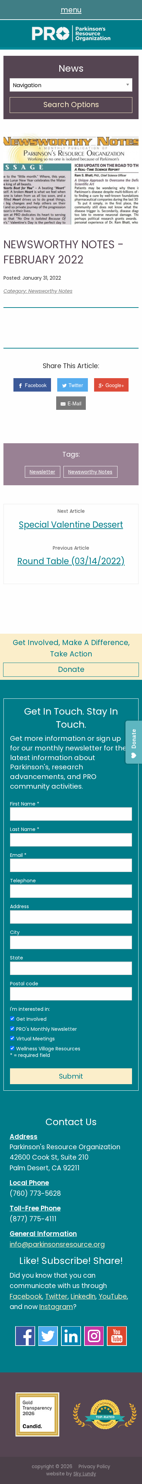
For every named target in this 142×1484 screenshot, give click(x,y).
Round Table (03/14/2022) (71, 561)
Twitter (56, 1296)
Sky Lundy (84, 1474)
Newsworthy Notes (90, 471)
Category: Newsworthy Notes (37, 291)
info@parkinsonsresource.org (57, 1244)
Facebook (26, 1296)
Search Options (71, 105)
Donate (71, 669)
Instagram (56, 1306)
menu (71, 10)
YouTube (113, 1296)
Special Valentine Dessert (71, 525)
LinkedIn (83, 1296)
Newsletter (42, 471)
